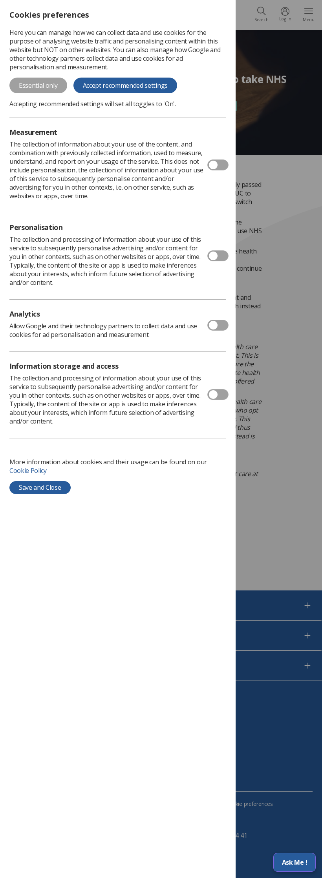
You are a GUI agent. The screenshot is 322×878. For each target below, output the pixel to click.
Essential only (38, 85)
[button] (294, 862)
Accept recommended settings (125, 85)
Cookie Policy (28, 470)
